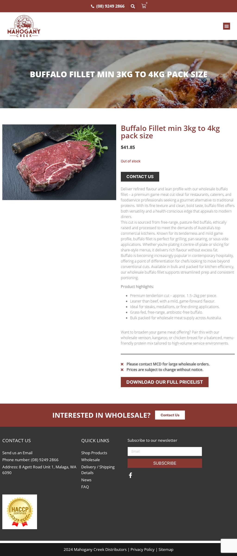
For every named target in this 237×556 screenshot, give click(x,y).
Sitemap (166, 549)
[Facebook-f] (130, 475)
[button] (133, 6)
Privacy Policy (143, 549)
